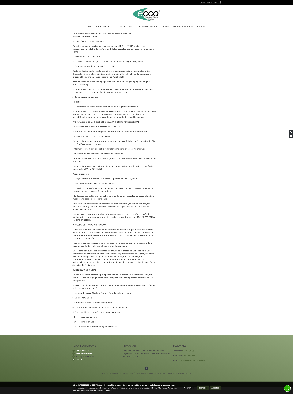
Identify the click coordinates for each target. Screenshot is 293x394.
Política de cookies (120, 373)
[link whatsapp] (146, 368)
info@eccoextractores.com (192, 360)
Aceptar (215, 388)
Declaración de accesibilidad (179, 373)
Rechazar (202, 388)
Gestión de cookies (138, 373)
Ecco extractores (84, 353)
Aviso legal (106, 373)
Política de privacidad (156, 373)
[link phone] (291, 132)
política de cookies (104, 391)
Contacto (80, 359)
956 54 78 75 (188, 350)
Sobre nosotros (83, 350)
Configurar (189, 388)
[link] (146, 14)
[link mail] (291, 136)
